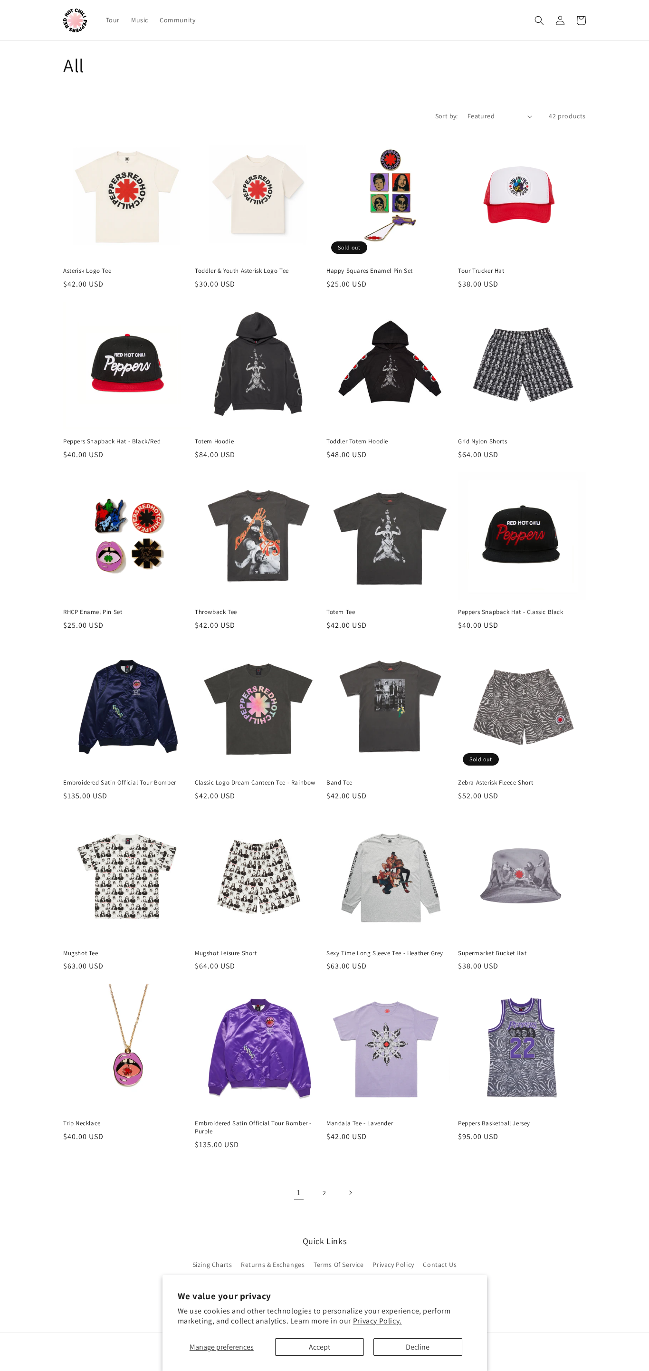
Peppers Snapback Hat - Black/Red (112, 441)
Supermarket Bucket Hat (492, 953)
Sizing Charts (212, 1264)
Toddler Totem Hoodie (357, 441)
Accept (319, 1347)
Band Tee (339, 782)
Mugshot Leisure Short (226, 953)
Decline (417, 1347)
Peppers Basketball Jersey (494, 1123)
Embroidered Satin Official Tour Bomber (119, 782)
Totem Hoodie (214, 441)
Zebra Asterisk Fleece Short (495, 782)
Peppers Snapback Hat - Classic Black (510, 612)
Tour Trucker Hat (481, 271)
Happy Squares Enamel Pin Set (369, 271)
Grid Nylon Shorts (482, 441)
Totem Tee (340, 612)
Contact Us (440, 1264)
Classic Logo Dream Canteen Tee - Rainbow (255, 782)
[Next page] (350, 1192)
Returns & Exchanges (273, 1264)
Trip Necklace (82, 1123)
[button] (539, 20)
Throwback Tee (216, 612)
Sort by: (446, 116)
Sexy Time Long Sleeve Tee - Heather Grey (384, 953)
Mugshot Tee (80, 953)
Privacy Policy (393, 1264)
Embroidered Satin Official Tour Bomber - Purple (253, 1127)
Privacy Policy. (377, 1321)
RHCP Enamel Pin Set (92, 612)
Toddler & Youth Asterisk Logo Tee (242, 271)
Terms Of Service (339, 1264)
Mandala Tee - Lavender (359, 1123)
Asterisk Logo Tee (87, 271)
